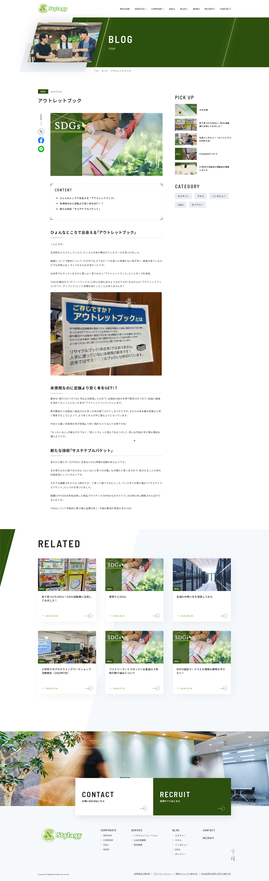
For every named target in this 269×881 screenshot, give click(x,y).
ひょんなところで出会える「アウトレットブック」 (88, 198)
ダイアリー (197, 204)
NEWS (196, 8)
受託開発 (138, 845)
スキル (200, 196)
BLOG (183, 8)
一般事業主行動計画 (141, 874)
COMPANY (157, 8)
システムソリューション (146, 835)
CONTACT (225, 8)
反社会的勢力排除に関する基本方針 (216, 874)
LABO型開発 (140, 840)
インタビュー (219, 196)
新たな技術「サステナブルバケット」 (80, 208)
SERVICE (140, 8)
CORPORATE (108, 830)
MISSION (125, 8)
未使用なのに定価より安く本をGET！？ (82, 203)
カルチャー (183, 196)
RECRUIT (210, 8)
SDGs (172, 8)
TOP (96, 71)
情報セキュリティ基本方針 (186, 874)
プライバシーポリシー (162, 874)
